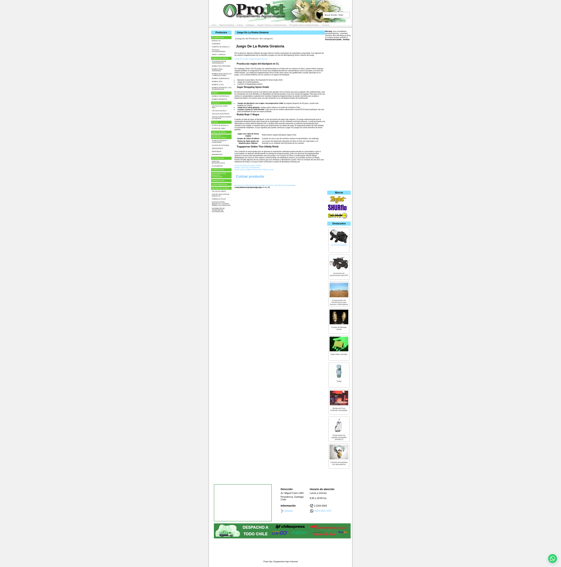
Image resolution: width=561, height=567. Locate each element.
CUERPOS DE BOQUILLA (221, 47)
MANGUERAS (216, 151)
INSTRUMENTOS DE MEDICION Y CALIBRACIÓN (219, 175)
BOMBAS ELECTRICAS (220, 58)
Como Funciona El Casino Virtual (247, 165)
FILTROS (215, 122)
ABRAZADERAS (217, 148)
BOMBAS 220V (217, 81)
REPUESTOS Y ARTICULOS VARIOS (219, 136)
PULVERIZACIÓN (218, 37)
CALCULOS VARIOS (219, 191)
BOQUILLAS (216, 40)
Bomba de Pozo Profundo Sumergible (338, 409)
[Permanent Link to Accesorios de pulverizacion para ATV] (339, 262)
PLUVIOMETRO (217, 166)
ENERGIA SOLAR (218, 180)
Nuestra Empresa (226, 25)
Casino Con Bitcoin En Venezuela (249, 185)
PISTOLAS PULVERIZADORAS (218, 50)
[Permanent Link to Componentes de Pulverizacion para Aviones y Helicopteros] (339, 289)
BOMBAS (215, 93)
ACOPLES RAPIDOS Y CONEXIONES (220, 141)
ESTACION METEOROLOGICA (218, 162)
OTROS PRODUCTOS (219, 184)
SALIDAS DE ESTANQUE (220, 145)
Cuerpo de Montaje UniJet (339, 328)
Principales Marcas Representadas (304, 25)
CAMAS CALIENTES (219, 132)
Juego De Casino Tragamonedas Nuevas (250, 59)
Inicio (214, 25)
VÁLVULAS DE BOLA (219, 111)
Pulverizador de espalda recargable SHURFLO (339, 437)
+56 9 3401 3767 (322, 511)
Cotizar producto (250, 176)
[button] (552, 558)
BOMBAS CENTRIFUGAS (220, 96)
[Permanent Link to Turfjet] (339, 370)
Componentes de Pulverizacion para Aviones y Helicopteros (339, 302)
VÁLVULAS (216, 103)
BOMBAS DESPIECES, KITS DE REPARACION (222, 88)
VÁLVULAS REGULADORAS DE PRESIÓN (221, 117)
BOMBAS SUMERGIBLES (221, 78)
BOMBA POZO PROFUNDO (221, 66)
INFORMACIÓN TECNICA (220, 188)
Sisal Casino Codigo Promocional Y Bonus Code (253, 170)
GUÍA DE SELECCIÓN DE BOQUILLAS (220, 195)
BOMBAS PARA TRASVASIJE (217, 70)
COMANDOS (216, 44)
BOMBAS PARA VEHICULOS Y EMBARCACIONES (222, 74)
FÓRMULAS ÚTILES (219, 199)
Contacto (325, 25)
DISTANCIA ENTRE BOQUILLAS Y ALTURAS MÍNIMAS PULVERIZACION (221, 203)
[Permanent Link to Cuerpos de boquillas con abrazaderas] (339, 451)
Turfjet (338, 381)
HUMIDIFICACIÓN (218, 170)
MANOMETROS (217, 154)
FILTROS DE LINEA (218, 128)
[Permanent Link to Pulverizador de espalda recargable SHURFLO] (339, 424)
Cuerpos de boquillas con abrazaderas (339, 463)
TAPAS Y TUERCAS (218, 54)
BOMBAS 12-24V (218, 84)
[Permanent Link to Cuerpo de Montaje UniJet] (339, 316)
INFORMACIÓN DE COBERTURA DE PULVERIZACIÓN (218, 210)
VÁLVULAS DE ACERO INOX (220, 106)
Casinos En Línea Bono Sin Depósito (279, 185)
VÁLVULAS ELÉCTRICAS (220, 114)
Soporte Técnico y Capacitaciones (271, 25)
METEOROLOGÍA (218, 158)
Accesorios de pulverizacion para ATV (339, 274)
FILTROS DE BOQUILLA (220, 125)
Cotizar (240, 25)
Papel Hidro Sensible (338, 354)
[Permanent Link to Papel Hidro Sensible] (339, 343)
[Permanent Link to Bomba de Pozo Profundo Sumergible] (339, 397)
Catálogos (250, 25)
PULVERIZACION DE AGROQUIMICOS (219, 62)
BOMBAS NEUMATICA (219, 99)
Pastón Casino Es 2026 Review (247, 168)
